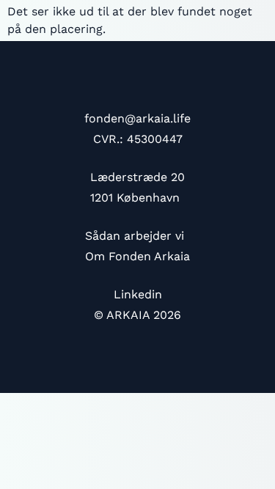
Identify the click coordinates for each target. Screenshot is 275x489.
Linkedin (138, 294)
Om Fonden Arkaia (137, 256)
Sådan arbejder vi (134, 236)
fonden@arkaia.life (137, 118)
